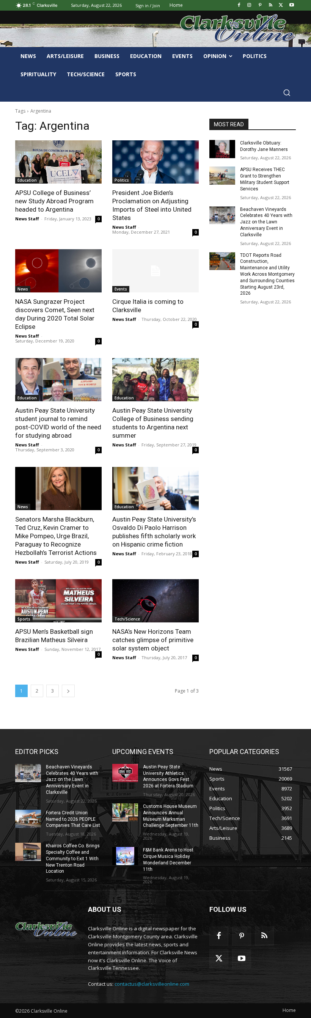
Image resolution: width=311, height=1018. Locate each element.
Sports (23, 619)
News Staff (27, 219)
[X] (280, 5)
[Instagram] (249, 5)
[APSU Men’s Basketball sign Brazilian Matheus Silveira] (58, 600)
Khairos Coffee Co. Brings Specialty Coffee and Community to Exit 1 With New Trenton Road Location (73, 858)
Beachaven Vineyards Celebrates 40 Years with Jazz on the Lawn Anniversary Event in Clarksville (266, 222)
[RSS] (270, 5)
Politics (122, 180)
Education (27, 180)
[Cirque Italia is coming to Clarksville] (155, 270)
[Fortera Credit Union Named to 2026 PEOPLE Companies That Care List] (28, 819)
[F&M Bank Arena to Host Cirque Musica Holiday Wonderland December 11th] (125, 856)
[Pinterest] (260, 5)
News (22, 289)
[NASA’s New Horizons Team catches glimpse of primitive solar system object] (155, 600)
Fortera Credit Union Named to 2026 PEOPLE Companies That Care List (73, 819)
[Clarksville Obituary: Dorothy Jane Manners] (222, 149)
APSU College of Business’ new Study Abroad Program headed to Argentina (54, 201)
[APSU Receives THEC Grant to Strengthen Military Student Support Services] (222, 176)
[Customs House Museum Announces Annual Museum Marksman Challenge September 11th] (125, 812)
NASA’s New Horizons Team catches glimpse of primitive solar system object (152, 640)
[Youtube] (291, 5)
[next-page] (68, 691)
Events (121, 289)
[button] (287, 92)
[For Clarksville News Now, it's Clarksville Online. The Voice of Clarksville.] (46, 929)
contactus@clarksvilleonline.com (152, 983)
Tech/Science (127, 619)
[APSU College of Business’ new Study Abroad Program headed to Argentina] (58, 162)
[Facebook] (238, 5)
